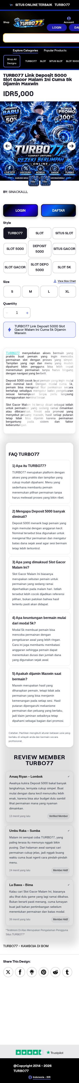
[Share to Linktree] (32, 972)
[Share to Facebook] (20, 972)
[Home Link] (28, 23)
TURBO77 (13, 353)
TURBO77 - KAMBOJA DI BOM (26, 946)
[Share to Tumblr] (67, 972)
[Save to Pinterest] (44, 972)
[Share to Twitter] (8, 972)
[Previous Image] (7, 146)
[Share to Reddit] (55, 972)
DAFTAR (58, 210)
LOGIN (56, 27)
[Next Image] (71, 146)
